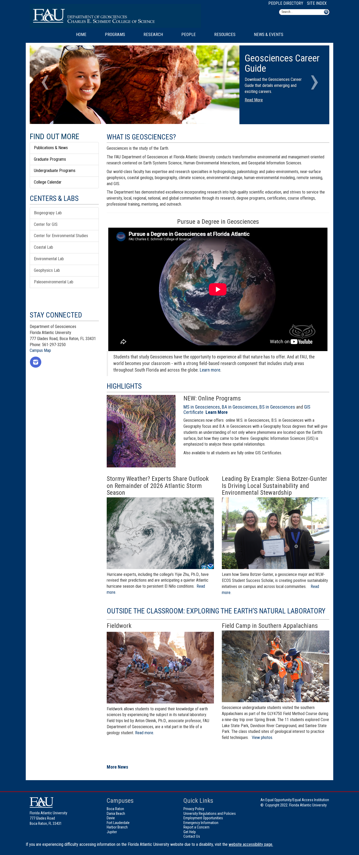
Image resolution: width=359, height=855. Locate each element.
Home (81, 34)
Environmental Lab (49, 258)
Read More (254, 99)
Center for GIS (46, 224)
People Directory (285, 3)
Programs (115, 34)
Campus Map (40, 350)
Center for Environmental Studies (61, 235)
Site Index (317, 3)
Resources (224, 34)
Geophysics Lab (47, 270)
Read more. (144, 732)
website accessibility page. (251, 844)
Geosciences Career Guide (282, 63)
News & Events (268, 34)
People (188, 34)
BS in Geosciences (277, 407)
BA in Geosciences (240, 407)
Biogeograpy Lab (48, 212)
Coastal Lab (43, 247)
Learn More (217, 412)
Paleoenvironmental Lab (53, 281)
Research (153, 34)
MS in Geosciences (201, 407)
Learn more (210, 370)
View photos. (262, 737)
